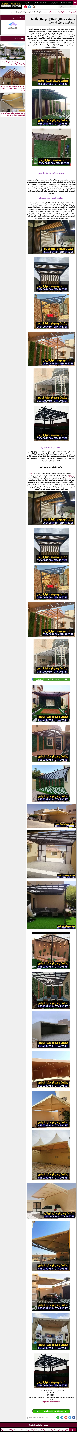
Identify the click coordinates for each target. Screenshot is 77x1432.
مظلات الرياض (67, 2)
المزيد (27, 2)
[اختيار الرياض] (12, 31)
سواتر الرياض (55, 2)
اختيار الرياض (17, 17)
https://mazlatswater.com (51, 1402)
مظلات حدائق (53, 12)
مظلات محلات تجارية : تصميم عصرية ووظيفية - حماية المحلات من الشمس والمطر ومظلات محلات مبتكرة (34, 1430)
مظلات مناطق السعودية (39, 2)
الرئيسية (73, 12)
